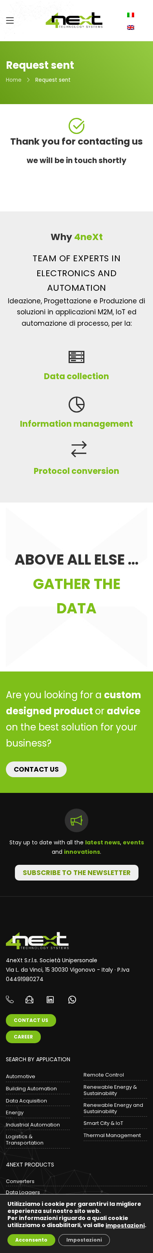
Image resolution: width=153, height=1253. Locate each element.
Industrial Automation (33, 1124)
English (131, 27)
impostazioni (125, 1225)
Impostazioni (84, 1239)
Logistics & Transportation (25, 1140)
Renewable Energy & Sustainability (110, 1090)
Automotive (20, 1076)
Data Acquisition (26, 1100)
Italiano (131, 14)
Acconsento (31, 1239)
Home (14, 80)
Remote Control (104, 1075)
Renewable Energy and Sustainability (113, 1108)
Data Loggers (23, 1192)
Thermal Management (112, 1135)
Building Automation (31, 1088)
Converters (20, 1181)
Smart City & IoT (103, 1123)
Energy (15, 1112)
